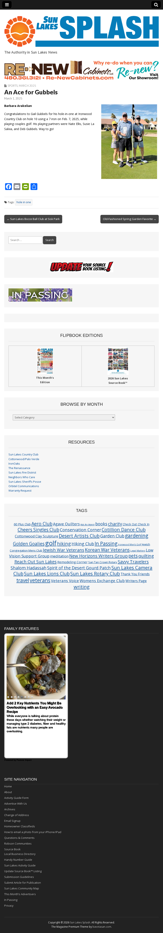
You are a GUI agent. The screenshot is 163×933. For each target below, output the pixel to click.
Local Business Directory (20, 854)
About (8, 792)
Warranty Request (19, 490)
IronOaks (14, 463)
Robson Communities (18, 843)
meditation (59, 556)
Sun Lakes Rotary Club (95, 573)
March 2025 (27, 85)
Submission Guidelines (19, 877)
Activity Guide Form (16, 798)
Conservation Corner (80, 530)
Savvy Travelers (133, 561)
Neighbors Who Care (21, 477)
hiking (64, 543)
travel (22, 580)
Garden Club (112, 536)
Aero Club (41, 523)
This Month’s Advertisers (20, 894)
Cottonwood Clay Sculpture (36, 536)
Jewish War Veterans (63, 550)
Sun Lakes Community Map (21, 888)
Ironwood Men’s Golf (129, 544)
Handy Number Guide (18, 860)
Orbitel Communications (23, 486)
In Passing (106, 543)
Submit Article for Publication (22, 883)
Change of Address (16, 815)
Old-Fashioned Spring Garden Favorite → (129, 219)
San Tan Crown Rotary (102, 562)
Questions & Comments (19, 838)
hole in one (24, 202)
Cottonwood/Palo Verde (23, 459)
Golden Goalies (29, 544)
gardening (136, 535)
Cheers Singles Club (38, 529)
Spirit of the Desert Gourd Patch (79, 568)
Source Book (12, 849)
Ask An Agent (87, 524)
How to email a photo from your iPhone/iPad (32, 832)
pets (133, 556)
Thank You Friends (135, 574)
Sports (13, 85)
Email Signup (12, 821)
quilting (146, 556)
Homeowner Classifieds (19, 826)
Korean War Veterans (107, 550)
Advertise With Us (15, 803)
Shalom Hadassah (28, 568)
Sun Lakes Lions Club (47, 573)
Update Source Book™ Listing (23, 871)
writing (82, 586)
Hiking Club (83, 544)
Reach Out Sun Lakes (35, 561)
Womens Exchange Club (102, 580)
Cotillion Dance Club (124, 529)
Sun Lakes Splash (80, 922)
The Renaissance (19, 468)
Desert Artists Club (79, 536)
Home (8, 786)
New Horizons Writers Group (98, 556)
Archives (9, 809)
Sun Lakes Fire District (22, 472)
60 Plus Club (22, 524)
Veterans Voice (65, 580)
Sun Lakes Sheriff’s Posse (24, 482)
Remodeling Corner (72, 562)
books (101, 524)
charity (115, 524)
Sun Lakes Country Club (23, 454)
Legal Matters (137, 550)
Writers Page (136, 580)
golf (50, 543)
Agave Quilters (66, 523)
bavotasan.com (102, 927)
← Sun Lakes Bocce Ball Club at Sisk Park (33, 219)
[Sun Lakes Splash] (81, 29)
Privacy (9, 905)
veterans (40, 580)
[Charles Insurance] (81, 70)
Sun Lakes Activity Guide (20, 865)
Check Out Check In (136, 524)
